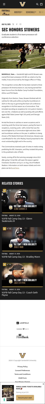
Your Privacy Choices (22, 382)
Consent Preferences (22, 370)
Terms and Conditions (22, 374)
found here (15, 168)
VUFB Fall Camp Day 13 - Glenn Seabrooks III (17, 220)
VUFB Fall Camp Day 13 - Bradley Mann (21, 257)
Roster (17, 12)
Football (5, 215)
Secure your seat (26, 398)
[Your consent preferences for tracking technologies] (4, 399)
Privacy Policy (23, 366)
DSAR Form (22, 378)
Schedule (30, 12)
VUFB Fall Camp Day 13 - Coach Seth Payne (20, 294)
